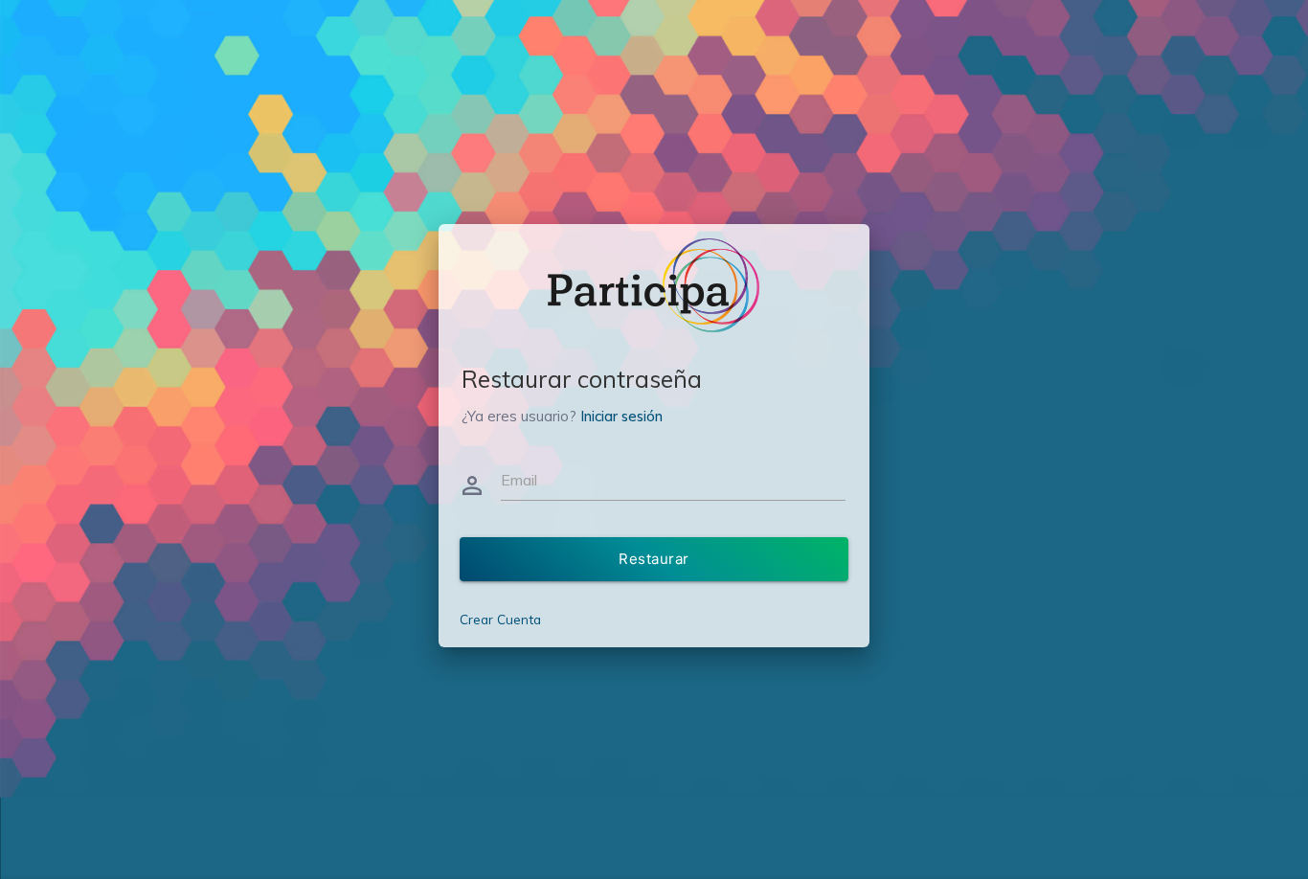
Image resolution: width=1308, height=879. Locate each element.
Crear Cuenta (500, 619)
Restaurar (654, 559)
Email (519, 479)
